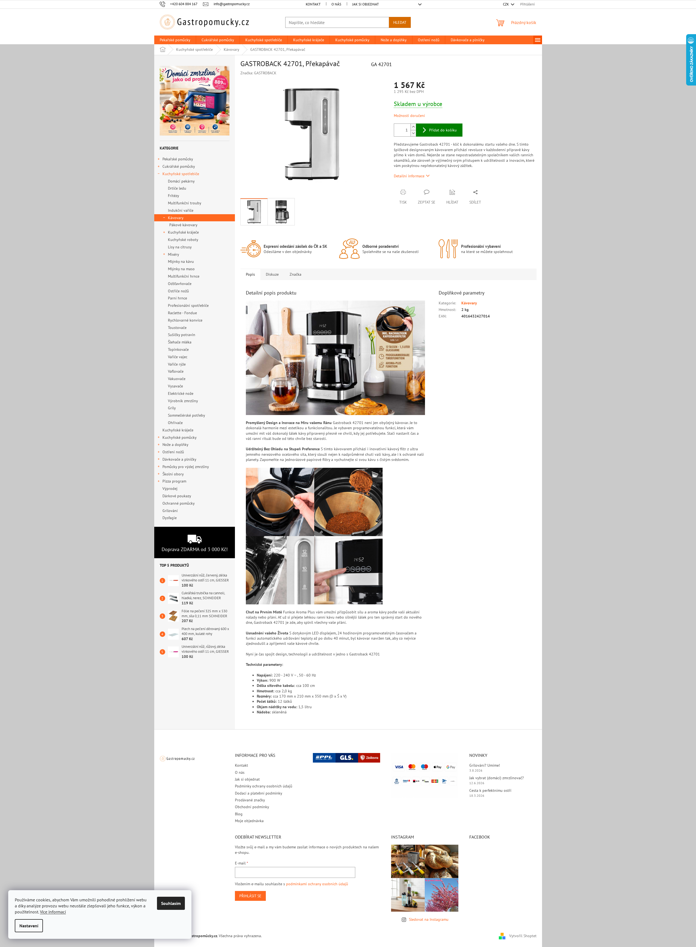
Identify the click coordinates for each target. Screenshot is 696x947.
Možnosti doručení (409, 115)
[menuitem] (175, 40)
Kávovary (176, 217)
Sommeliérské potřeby (186, 415)
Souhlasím (171, 903)
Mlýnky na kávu (181, 261)
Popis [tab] (250, 274)
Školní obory (173, 474)
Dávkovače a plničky (179, 459)
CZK (506, 4)
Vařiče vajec (177, 356)
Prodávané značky (250, 800)
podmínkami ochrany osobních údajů (317, 883)
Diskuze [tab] (272, 274)
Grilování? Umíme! (484, 765)
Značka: (258, 72)
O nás (336, 4)
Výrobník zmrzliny (183, 400)
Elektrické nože (180, 393)
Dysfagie (169, 517)
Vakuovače (176, 378)
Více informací (53, 911)
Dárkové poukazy (176, 495)
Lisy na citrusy (180, 247)
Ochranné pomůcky (178, 503)
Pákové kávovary (183, 224)
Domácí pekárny (181, 181)
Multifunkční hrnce (183, 276)
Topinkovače (178, 349)
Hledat (399, 22)
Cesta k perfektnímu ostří (490, 790)
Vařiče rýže (177, 364)
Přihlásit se (250, 895)
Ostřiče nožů (178, 291)
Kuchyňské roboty (183, 239)
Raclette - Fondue (182, 312)
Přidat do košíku (443, 130)
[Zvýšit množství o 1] (413, 127)
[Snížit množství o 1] (413, 133)
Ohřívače (175, 422)
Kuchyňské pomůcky (179, 437)
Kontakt (313, 4)
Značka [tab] (295, 274)
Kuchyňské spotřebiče (180, 173)
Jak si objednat (365, 4)
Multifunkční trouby (184, 203)
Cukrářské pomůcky (178, 166)
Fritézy (173, 195)
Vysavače (175, 386)
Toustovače (177, 327)
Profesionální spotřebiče (188, 305)
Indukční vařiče (180, 210)
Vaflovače (176, 371)
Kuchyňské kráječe (183, 232)
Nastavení (28, 925)
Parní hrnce (177, 298)
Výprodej (169, 488)
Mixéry (173, 254)
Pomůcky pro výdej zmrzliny (185, 466)
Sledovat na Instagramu (429, 919)
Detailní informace (409, 175)
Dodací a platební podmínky (258, 793)
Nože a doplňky (175, 444)
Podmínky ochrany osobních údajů (263, 786)
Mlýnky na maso (181, 268)
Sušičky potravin (181, 334)
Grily (172, 407)
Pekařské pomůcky (177, 159)
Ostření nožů (173, 451)
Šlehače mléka (179, 342)
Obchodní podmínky (252, 806)
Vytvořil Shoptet (523, 935)
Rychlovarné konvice (185, 320)
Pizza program (174, 481)
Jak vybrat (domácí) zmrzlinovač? (496, 777)
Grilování (170, 510)
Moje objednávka (249, 820)
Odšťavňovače (179, 283)
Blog (239, 813)
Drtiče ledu (177, 188)
